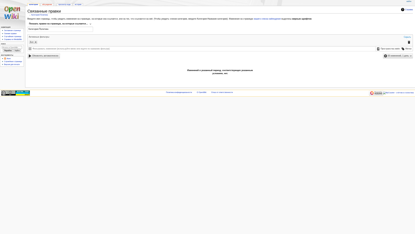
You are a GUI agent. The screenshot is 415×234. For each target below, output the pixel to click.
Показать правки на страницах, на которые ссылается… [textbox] (58, 24)
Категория (33, 4)
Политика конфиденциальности (179, 92)
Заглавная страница (12, 30)
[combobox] (60, 24)
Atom (9, 58)
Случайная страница (12, 36)
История (78, 4)
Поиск (3, 44)
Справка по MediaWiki (13, 39)
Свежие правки (10, 33)
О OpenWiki (201, 92)
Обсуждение (47, 4)
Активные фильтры (39, 37)
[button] (407, 37)
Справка (409, 9)
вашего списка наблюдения (267, 19)
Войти (409, 1)
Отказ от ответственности (222, 92)
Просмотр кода (64, 4)
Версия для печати (12, 64)
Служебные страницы (13, 61)
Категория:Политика (39, 15)
